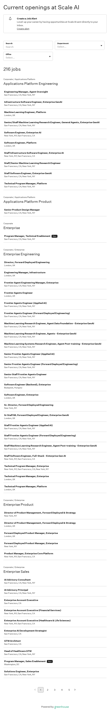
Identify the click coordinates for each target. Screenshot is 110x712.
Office (8, 54)
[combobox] (57, 46)
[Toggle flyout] (101, 45)
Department (63, 43)
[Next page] (74, 690)
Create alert (23, 28)
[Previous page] (35, 690)
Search (9, 43)
